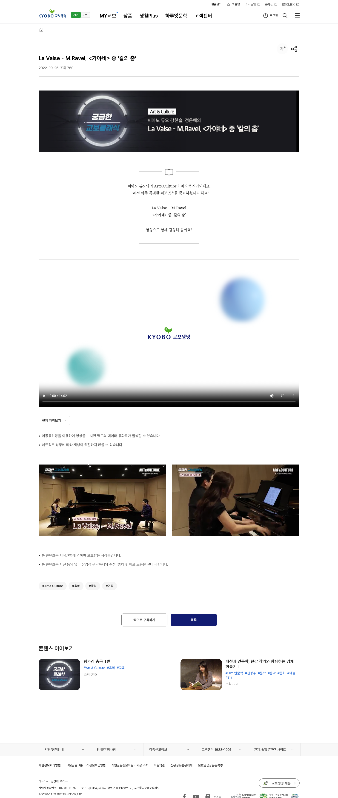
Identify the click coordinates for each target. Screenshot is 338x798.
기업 (85, 15)
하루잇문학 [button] (176, 16)
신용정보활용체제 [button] (181, 765)
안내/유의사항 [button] (106, 750)
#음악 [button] (76, 586)
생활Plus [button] (149, 16)
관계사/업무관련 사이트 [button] (270, 750)
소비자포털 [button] (233, 4)
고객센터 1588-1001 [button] (216, 750)
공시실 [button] (269, 4)
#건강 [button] (109, 586)
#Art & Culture (94, 668)
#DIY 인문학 (234, 673)
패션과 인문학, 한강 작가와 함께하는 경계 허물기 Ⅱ (260, 664)
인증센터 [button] (216, 4)
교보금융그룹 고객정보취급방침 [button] (86, 765)
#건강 (230, 677)
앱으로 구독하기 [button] (144, 620)
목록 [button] (194, 620)
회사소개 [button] (251, 4)
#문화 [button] (93, 586)
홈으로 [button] (41, 30)
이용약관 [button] (159, 765)
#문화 (282, 673)
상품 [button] (127, 16)
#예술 (291, 673)
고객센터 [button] (203, 16)
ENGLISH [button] (288, 4)
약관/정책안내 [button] (54, 750)
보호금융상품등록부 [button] (210, 765)
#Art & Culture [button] (52, 586)
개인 (75, 15)
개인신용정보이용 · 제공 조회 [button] (129, 765)
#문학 (262, 673)
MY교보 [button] (108, 16)
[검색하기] (284, 15)
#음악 (111, 668)
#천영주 (250, 673)
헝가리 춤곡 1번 (97, 661)
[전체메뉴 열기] (297, 15)
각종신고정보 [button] (158, 750)
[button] (52, 13)
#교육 (121, 668)
